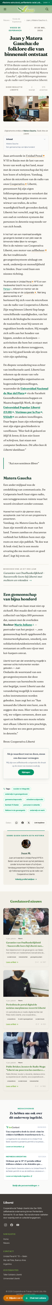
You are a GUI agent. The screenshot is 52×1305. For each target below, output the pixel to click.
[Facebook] (22, 822)
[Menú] (5, 9)
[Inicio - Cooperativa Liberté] (26, 9)
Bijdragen (26, 772)
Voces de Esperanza (16, 20)
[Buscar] (47, 9)
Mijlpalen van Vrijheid (16, 1299)
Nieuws (6, 20)
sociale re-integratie (21, 789)
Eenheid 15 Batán (12, 805)
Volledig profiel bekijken (25, 879)
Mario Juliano (23, 624)
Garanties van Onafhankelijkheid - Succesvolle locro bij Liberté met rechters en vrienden (23, 576)
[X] (28, 822)
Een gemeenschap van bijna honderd (20, 147)
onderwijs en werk (37, 810)
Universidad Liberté (11, 1278)
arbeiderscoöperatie (34, 799)
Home (5, 1239)
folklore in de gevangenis (15, 810)
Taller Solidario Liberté (12, 1274)
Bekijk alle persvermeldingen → (26, 1185)
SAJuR (7, 416)
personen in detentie (31, 805)
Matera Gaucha (12, 144)
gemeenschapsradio (13, 799)
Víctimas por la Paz (27, 412)
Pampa (6, 288)
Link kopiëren (39, 823)
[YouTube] (18, 1225)
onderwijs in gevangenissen (16, 794)
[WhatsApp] (16, 822)
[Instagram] (5, 1225)
